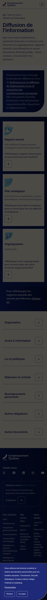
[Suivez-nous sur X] (4, 473)
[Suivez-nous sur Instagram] (33, 473)
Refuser (10, 594)
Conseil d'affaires (10, 534)
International (25, 526)
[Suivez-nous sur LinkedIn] (23, 473)
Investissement (9, 523)
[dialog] (23, 581)
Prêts (5, 519)
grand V (23, 530)
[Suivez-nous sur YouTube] (42, 473)
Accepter (22, 594)
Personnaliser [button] (10, 587)
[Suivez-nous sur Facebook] (14, 473)
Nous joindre (37, 516)
